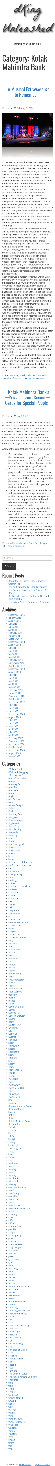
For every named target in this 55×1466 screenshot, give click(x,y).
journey (12, 1102)
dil (9, 916)
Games (11, 1009)
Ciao (10, 877)
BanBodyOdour (16, 814)
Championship (15, 874)
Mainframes (14, 1166)
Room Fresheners (17, 1301)
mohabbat (13, 1196)
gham (11, 1021)
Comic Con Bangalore (19, 886)
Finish (11, 976)
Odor (10, 1217)
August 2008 (14, 717)
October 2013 (15, 666)
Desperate (13, 910)
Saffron (12, 1304)
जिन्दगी (11, 1442)
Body (11, 838)
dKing (11, 928)
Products (12, 1250)
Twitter (11, 1391)
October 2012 (15, 699)
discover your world (18, 922)
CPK (10, 901)
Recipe (11, 1277)
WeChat (12, 1409)
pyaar (11, 1256)
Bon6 (11, 841)
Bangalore (13, 817)
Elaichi (11, 946)
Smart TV (13, 1328)
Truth (11, 1388)
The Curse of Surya (17, 1373)
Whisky (11, 1412)
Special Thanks (42, 1464)
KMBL (15, 375)
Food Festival (15, 988)
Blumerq (12, 835)
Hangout (12, 1039)
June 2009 (13, 711)
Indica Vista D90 (16, 1087)
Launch (12, 1127)
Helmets (12, 1057)
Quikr (11, 1262)
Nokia (11, 1211)
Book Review (14, 847)
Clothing (12, 880)
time (10, 1382)
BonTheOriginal (16, 844)
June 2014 (13, 650)
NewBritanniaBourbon (19, 1208)
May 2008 (13, 726)
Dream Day (14, 934)
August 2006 (14, 753)
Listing (11, 1142)
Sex (10, 1319)
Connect (12, 895)
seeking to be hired (17, 1313)
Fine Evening (14, 973)
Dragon (12, 931)
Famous (12, 964)
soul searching (15, 1343)
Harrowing (13, 1045)
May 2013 (13, 681)
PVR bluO (13, 1253)
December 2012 (16, 696)
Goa (10, 1030)
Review (11, 1292)
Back (10, 811)
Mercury (12, 1175)
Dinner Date (14, 919)
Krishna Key (14, 1124)
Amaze (11, 781)
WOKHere (13, 1424)
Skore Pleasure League (19, 1325)
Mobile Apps (14, 1193)
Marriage (12, 1169)
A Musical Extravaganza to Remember (29, 92)
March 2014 (14, 656)
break (11, 859)
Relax (11, 1280)
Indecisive (13, 1078)
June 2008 (13, 723)
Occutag (12, 1214)
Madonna (13, 1163)
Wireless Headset (17, 1421)
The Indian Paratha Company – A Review (28, 601)
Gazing (11, 1018)
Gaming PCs (14, 1012)
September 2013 (16, 668)
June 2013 (13, 677)
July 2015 (12, 623)
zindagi (11, 1439)
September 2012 (16, 702)
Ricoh (11, 1298)
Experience (13, 958)
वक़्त (10, 1448)
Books (11, 853)
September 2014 (16, 641)
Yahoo (11, 1430)
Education (13, 943)
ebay (10, 940)
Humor (11, 1075)
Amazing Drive (15, 784)
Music (45, 375)
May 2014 (13, 653)
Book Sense (14, 850)
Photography (14, 1235)
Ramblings (13, 1268)
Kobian (11, 1118)
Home (11, 1066)
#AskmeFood (15, 769)
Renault (12, 1283)
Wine (10, 1415)
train (10, 1385)
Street (11, 1361)
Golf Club (12, 1033)
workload (13, 1427)
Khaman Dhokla (16, 1108)
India (10, 1081)
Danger (12, 904)
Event (11, 955)
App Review (14, 799)
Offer (10, 1220)
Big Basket (13, 823)
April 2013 (13, 683)
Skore (11, 1322)
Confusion (13, 892)
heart (11, 1054)
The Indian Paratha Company (22, 1376)
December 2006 (16, 741)
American (13, 790)
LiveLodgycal (14, 1148)
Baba (11, 808)
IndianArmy (14, 1084)
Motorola (13, 1199)
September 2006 (16, 750)
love (10, 1154)
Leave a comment (37, 378)
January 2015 (14, 635)
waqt (10, 1406)
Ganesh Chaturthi (17, 1015)
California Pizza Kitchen (19, 865)
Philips (11, 1232)
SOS (10, 1340)
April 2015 (13, 629)
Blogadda (13, 832)
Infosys (12, 1091)
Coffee (11, 883)
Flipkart (12, 982)
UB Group (13, 1394)
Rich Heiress (14, 1295)
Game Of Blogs (16, 1006)
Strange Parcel (15, 1358)
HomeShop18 (15, 1069)
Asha (10, 802)
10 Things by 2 (15, 775)
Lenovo (12, 1130)
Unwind (12, 1400)
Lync (10, 1160)
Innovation (13, 1093)
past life (12, 1229)
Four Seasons (15, 991)
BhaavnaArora (15, 820)
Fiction (11, 970)
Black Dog (13, 826)
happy (11, 1042)
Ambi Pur (12, 787)
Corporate (13, 898)
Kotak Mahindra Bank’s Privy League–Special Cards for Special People (27, 397)
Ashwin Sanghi (15, 805)
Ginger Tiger (14, 1024)
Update (12, 1403)
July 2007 (12, 732)
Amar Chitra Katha (17, 778)
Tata (10, 1367)
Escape (11, 952)
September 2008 (16, 714)
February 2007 (15, 738)
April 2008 (13, 729)
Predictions (13, 1241)
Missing (12, 1184)
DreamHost (25, 1464)
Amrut (11, 793)
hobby (11, 1063)
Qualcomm (13, 1259)
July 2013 (12, 674)
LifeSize (12, 1136)
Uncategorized (15, 1397)
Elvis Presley (14, 949)
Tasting (12, 1364)
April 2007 (13, 735)
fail (9, 961)
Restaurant (13, 1289)
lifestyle (12, 1139)
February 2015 (15, 632)
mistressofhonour (17, 1187)
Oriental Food (15, 1226)
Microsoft (13, 1181)
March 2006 (14, 756)
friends (11, 1000)
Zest (10, 1436)
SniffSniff (12, 1334)
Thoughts (13, 1379)
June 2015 (13, 626)
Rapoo (11, 1274)
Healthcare (13, 1051)
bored (11, 856)
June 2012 (13, 708)
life (9, 1133)
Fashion (12, 967)
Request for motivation (19, 1286)
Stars (10, 1352)
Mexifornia (13, 1178)
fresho (11, 997)
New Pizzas (14, 1205)
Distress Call (14, 925)
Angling (12, 796)
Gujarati (12, 1036)
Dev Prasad (14, 913)
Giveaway (13, 1027)
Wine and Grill (15, 1418)
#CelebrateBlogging (18, 772)
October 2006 (15, 747)
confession (13, 889)
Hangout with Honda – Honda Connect (27, 586)
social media (14, 1337)
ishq (10, 1099)
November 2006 (16, 744)
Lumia (11, 1157)
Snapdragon (14, 1331)
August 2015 (14, 620)
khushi (11, 1112)
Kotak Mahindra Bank (30, 375)
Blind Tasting (14, 829)
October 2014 (15, 638)
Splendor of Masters (12, 378)
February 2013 (15, 689)
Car (10, 868)
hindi (10, 1060)
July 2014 (12, 647)
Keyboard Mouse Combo (20, 1106)
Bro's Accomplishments (20, 862)
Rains (11, 1265)
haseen (12, 1048)
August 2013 (14, 672)
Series (11, 1316)
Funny (11, 1003)
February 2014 (15, 659)
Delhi (10, 907)
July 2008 (12, 720)
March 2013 (14, 687)
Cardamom (14, 871)
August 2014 (14, 644)
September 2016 (16, 614)
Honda (11, 1072)
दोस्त (10, 1446)
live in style (13, 1145)
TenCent (12, 1370)
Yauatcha (13, 1433)
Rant (10, 1271)
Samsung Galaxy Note (19, 1310)
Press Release (15, 1244)
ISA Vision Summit (17, 1097)
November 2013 (16, 662)
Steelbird (12, 1355)
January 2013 (14, 693)
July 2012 (12, 705)
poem (11, 1238)
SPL (10, 1346)
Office (11, 1223)
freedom (12, 994)
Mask (11, 1172)
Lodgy (11, 1151)
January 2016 (14, 617)
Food (11, 985)
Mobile (11, 1190)
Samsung (13, 1307)
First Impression (16, 979)
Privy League (41, 543)
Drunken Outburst (17, 937)
